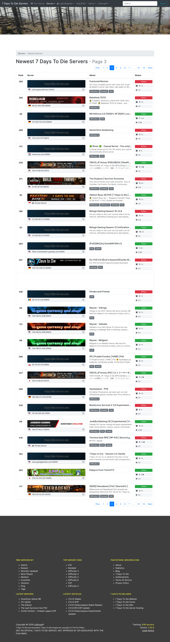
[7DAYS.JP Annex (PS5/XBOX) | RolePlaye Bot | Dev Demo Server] (56, 165)
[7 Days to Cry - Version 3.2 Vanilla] (56, 456)
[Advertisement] (85, 43)
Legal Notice (148, 630)
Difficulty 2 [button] (94, 399)
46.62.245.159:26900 (40, 106)
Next (150, 68)
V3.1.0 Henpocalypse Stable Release (85, 605)
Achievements (122, 577)
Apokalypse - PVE (98, 389)
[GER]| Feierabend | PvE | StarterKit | (108, 486)
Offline (143, 82)
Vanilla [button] (98, 249)
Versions (25, 583)
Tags (23, 589)
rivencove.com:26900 (40, 154)
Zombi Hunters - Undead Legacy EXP (38, 611)
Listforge (38, 624)
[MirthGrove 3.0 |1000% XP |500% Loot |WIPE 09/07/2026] (56, 116)
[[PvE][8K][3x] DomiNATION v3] (56, 246)
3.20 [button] (140, 122)
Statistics (119, 568)
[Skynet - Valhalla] (56, 326)
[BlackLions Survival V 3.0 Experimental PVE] (56, 407)
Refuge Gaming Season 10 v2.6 (105, 211)
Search (163, 3)
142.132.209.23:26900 (41, 268)
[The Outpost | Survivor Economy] (56, 181)
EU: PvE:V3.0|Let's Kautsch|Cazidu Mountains (114, 259)
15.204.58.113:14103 (40, 235)
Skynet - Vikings (98, 307)
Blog (117, 571)
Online (143, 114)
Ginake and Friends (99, 291)
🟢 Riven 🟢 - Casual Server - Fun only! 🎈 (111, 146)
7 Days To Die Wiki (124, 605)
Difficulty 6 (73, 580)
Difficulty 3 (73, 571)
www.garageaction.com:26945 (44, 462)
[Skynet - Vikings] (56, 310)
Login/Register (65, 3)
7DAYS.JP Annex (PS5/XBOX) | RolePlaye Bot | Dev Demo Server (123, 162)
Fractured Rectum (98, 81)
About (91, 3)
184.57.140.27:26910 (40, 429)
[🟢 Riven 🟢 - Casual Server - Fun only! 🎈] (56, 148)
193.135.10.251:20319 (40, 494)
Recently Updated (29, 571)
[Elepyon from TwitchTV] (56, 472)
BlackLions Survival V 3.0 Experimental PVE (112, 405)
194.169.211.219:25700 (41, 397)
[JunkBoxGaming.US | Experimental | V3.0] (56, 424)
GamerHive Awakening (101, 130)
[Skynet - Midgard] (56, 343)
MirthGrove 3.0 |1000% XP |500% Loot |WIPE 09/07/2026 (120, 113)
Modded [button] (104, 91)
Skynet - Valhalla (98, 324)
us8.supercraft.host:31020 (42, 89)
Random (25, 577)
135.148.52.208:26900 (41, 348)
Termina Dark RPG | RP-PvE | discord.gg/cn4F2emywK (117, 437)
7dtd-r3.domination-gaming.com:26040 (48, 252)
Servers (50, 3)
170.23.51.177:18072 (40, 138)
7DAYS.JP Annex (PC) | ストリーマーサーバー (112, 372)
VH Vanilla (25, 602)
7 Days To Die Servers (15, 3)
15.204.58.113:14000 (40, 219)
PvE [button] (111, 91)
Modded (72, 568)
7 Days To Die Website (126, 599)
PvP (70, 583)
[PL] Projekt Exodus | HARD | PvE (106, 356)
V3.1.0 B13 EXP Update (79, 608)
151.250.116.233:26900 (41, 122)
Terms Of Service (123, 580)
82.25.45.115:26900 (40, 364)
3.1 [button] (139, 90)
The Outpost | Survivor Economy (106, 178)
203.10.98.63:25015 (40, 381)
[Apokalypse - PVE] (56, 391)
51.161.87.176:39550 (40, 187)
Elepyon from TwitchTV (101, 470)
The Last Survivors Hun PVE (34, 608)
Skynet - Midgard (98, 340)
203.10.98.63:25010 (40, 170)
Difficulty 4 (73, 574)
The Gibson (26, 605)
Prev (98, 68)
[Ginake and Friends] (56, 294)
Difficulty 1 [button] (94, 156)
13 (139, 68)
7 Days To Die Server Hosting (129, 608)
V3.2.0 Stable (74, 599)
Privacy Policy (122, 583)
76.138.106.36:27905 (40, 413)
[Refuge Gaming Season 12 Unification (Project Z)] (56, 230)
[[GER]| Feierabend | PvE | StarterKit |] (56, 489)
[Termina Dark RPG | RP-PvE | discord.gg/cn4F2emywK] (56, 440)
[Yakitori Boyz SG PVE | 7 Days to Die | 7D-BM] (56, 197)
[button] (83, 89)
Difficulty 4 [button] (94, 135)
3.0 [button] (139, 187)
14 (144, 68)
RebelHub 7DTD (97, 97)
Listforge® (103, 3)
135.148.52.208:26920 (41, 332)
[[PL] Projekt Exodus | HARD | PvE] (56, 359)
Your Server (38, 3)
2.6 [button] (139, 220)
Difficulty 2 (73, 577)
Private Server (40, 203)
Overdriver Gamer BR (31, 599)
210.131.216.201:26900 (41, 478)
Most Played (27, 574)
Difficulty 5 (73, 586)
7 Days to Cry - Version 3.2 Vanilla (107, 453)
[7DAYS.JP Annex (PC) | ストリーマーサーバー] (56, 375)
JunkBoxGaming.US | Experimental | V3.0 (111, 421)
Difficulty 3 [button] (94, 91)
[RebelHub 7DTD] (56, 100)
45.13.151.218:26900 (40, 300)
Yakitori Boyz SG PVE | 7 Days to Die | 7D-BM (112, 195)
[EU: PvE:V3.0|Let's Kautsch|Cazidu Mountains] (56, 262)
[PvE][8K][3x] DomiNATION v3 (105, 243)
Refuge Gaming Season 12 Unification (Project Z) (115, 227)
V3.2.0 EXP (73, 602)
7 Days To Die (122, 574)
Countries (25, 580)
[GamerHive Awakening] (56, 132)
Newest (24, 568)
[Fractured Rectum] (56, 84)
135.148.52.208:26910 (41, 316)
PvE (70, 565)
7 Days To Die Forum (125, 602)
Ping (23, 586)
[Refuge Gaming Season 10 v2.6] (56, 213)
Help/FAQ (80, 3)
